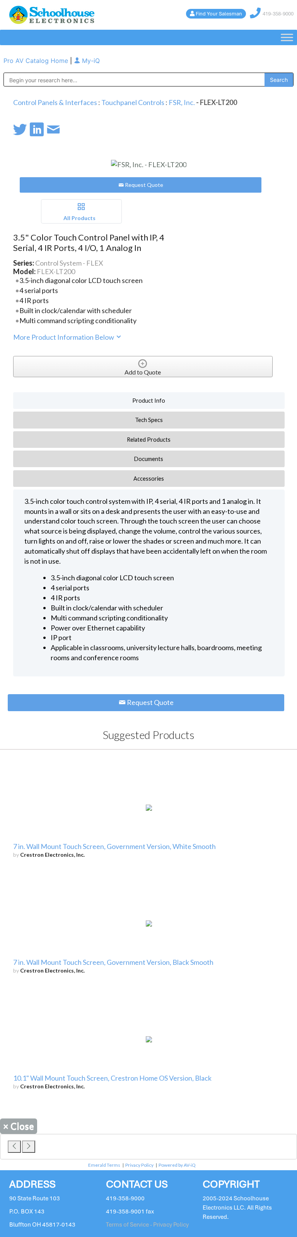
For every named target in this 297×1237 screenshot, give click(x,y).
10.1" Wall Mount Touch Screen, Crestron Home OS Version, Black (112, 1078)
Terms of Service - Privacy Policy (147, 1225)
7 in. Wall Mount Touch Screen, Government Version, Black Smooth (113, 962)
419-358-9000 (278, 13)
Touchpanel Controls (132, 102)
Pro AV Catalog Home (36, 60)
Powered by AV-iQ (177, 1165)
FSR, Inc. (182, 102)
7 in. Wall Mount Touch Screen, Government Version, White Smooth (114, 846)
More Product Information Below (64, 337)
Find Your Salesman (219, 13)
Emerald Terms (104, 1165)
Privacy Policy (139, 1165)
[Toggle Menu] (287, 37)
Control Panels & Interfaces (55, 102)
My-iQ (90, 60)
